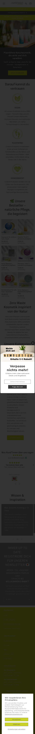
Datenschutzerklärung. (14, 714)
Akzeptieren (16, 719)
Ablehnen (16, 724)
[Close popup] (33, 343)
